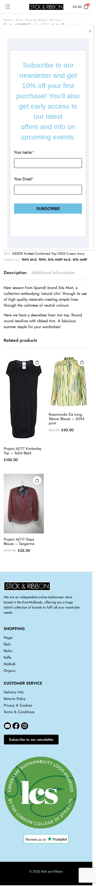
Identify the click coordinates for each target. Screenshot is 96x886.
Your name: (23, 152)
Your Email (23, 179)
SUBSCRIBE (48, 209)
